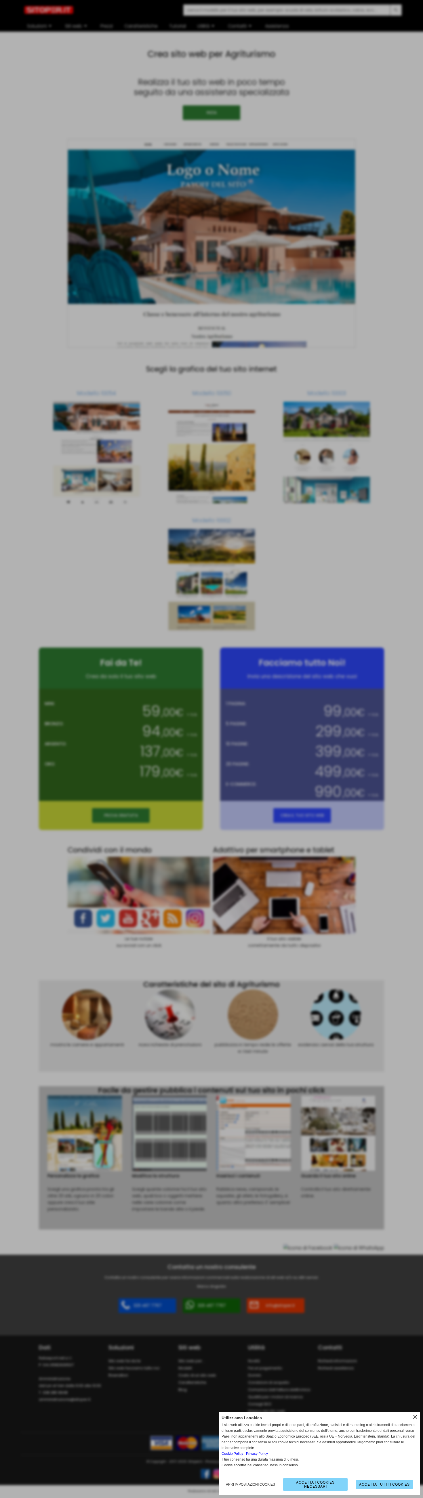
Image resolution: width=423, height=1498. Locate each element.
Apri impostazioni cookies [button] (250, 1484)
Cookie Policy (232, 1454)
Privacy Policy (257, 1454)
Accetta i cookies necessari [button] (315, 1484)
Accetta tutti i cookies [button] (384, 1484)
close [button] (415, 1416)
